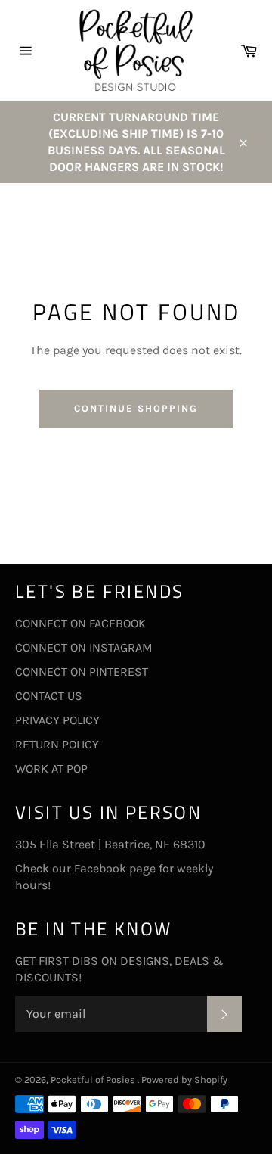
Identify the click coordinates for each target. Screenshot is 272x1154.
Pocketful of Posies (94, 1079)
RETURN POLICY (57, 744)
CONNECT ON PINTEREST (81, 671)
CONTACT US (48, 696)
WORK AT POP (51, 768)
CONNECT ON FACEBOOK (80, 623)
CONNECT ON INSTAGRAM (84, 647)
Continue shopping (135, 408)
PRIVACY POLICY (57, 720)
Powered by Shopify (184, 1079)
